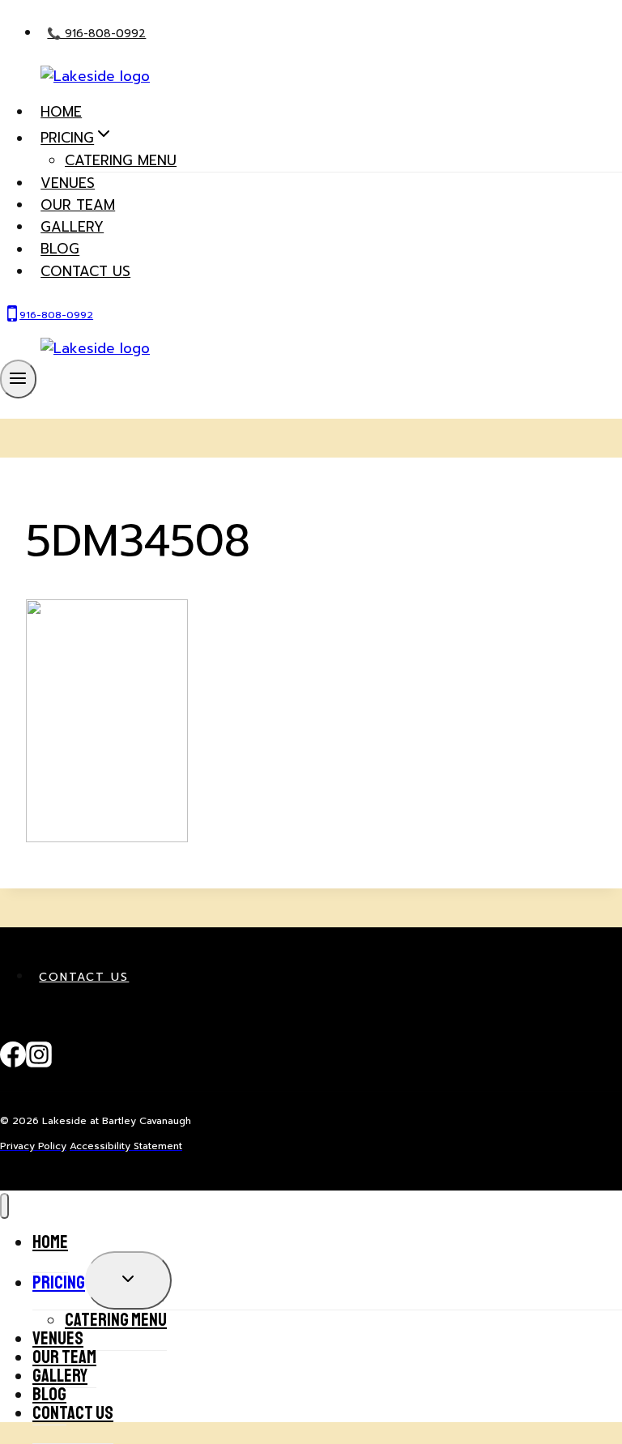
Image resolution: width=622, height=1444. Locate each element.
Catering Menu (121, 160)
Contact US (85, 271)
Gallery (72, 226)
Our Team (77, 204)
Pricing (58, 1282)
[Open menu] (18, 379)
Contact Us (84, 977)
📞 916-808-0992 (96, 33)
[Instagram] (39, 1063)
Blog (59, 249)
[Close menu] (4, 1206)
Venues (67, 183)
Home (61, 111)
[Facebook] (13, 1063)
